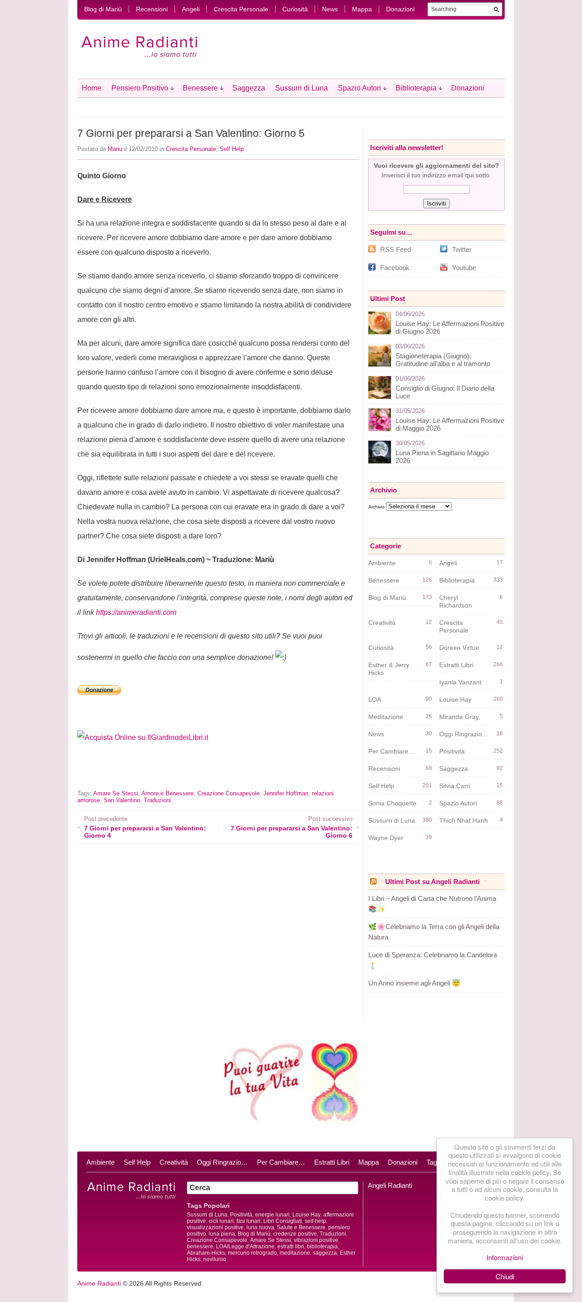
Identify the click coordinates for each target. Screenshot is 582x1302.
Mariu (115, 149)
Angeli (191, 9)
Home (91, 88)
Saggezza (248, 88)
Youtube (464, 267)
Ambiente (382, 563)
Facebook (395, 267)
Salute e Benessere (301, 1227)
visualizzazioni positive (215, 1227)
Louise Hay (455, 699)
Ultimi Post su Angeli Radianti (432, 881)
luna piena (222, 1234)
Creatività (382, 622)
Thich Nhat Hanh (463, 820)
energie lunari (272, 1215)
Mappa (362, 9)
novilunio (214, 1259)
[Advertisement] (183, 772)
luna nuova (260, 1227)
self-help (315, 1221)
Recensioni (152, 9)
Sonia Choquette (392, 803)
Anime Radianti (99, 1283)
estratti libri (290, 1246)
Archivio (376, 506)
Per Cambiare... (391, 751)
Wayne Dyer (385, 837)
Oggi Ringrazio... (463, 734)
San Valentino (122, 800)
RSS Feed (395, 249)
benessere (200, 1246)
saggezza (325, 1253)
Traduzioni (157, 800)
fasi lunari (248, 1221)
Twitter (462, 249)
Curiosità (295, 9)
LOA (374, 699)
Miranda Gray (459, 716)
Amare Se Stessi (115, 793)
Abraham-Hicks (206, 1253)
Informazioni (505, 1257)
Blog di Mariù (103, 9)
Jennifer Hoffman (285, 793)
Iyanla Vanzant (460, 682)
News (330, 9)
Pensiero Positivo (139, 88)
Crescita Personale (241, 9)
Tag (431, 1162)
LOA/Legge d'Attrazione (245, 1246)
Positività (452, 751)
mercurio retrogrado (252, 1253)
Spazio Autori (359, 88)
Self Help (232, 149)
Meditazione (385, 716)
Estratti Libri (456, 665)
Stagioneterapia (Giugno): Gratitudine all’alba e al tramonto (443, 359)
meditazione (295, 1253)
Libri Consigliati (282, 1221)
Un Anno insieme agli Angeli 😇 (414, 983)
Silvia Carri (454, 785)
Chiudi (505, 1276)
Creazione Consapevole (228, 793)
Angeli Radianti (390, 1185)
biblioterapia (322, 1246)
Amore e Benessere (167, 793)
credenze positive (295, 1234)
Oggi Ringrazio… (222, 1162)
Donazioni (400, 9)
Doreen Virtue (459, 647)
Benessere (200, 88)
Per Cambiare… (281, 1162)
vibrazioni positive (316, 1240)
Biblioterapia (416, 88)
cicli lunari (221, 1221)
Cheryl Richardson (455, 601)
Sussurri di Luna (301, 88)
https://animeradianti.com (136, 612)
